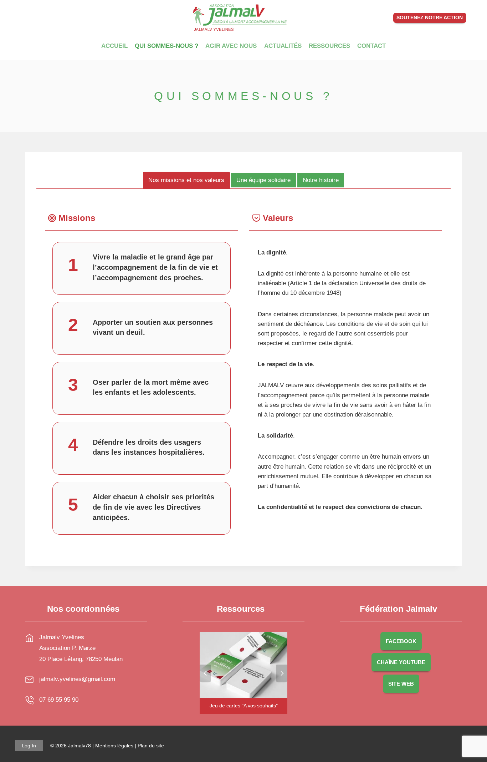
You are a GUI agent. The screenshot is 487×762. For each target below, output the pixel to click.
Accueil (114, 45)
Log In (29, 745)
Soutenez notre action (429, 17)
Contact (371, 45)
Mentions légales (114, 745)
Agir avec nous (231, 45)
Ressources (329, 45)
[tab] (186, 180)
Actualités (283, 45)
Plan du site (151, 745)
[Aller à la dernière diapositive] (205, 673)
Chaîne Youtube (401, 662)
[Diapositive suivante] (281, 673)
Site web (401, 684)
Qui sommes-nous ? (166, 45)
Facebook (401, 641)
